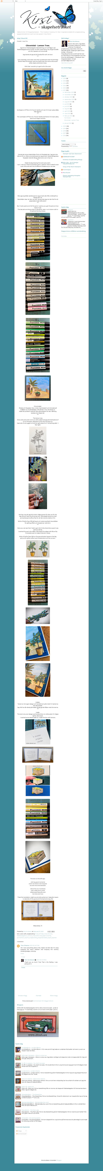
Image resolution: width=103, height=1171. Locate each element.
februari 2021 (69, 116)
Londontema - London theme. (31, 1071)
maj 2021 (67, 108)
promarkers (20, 937)
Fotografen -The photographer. (31, 1118)
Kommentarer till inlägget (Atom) (43, 1001)
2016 (64, 135)
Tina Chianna (25, 945)
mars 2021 (68, 113)
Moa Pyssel (66, 172)
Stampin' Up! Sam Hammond (72, 153)
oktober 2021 (69, 97)
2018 (64, 131)
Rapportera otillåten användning (73, 231)
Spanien (54, 937)
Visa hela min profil (67, 63)
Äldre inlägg (54, 995)
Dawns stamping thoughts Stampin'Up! (71, 176)
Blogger (58, 1160)
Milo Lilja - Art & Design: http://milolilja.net (70, 163)
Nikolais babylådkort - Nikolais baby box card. (35, 1102)
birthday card (43, 934)
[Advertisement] (74, 192)
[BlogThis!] (49, 931)
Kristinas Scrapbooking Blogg (72, 159)
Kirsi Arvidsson (29, 960)
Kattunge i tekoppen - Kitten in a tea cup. (34, 1055)
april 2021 (68, 111)
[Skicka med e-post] (48, 931)
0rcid (36, 934)
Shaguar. (20, 1005)
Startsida (38, 995)
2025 (64, 81)
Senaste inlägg (22, 995)
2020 (65, 126)
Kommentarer (21, 1134)
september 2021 (70, 99)
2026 (64, 78)
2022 (65, 88)
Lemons (29, 935)
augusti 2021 (69, 101)
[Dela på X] (51, 931)
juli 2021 (67, 104)
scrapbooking (33, 937)
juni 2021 (67, 106)
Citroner (49, 934)
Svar (23, 957)
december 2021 (69, 92)
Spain (49, 937)
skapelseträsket (42, 937)
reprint (27, 937)
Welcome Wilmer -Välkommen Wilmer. (33, 1079)
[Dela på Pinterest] (54, 931)
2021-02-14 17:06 (34, 945)
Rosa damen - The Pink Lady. (30, 1110)
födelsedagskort (22, 935)
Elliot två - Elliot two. (28, 1086)
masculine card (37, 935)
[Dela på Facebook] (52, 931)
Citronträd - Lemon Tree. (71, 120)
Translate (75, 146)
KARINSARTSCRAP (68, 156)
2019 (64, 128)
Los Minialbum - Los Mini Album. (31, 1047)
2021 (64, 90)
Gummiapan (67, 169)
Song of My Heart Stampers (72, 166)
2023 (65, 85)
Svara (22, 953)
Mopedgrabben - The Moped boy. (32, 1094)
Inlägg (19, 1131)
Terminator (67, 118)
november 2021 (69, 94)
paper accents (46, 935)
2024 (65, 83)
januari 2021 (68, 123)
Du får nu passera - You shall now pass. (33, 1063)
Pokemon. (71, 220)
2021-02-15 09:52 (41, 960)
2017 (64, 133)
